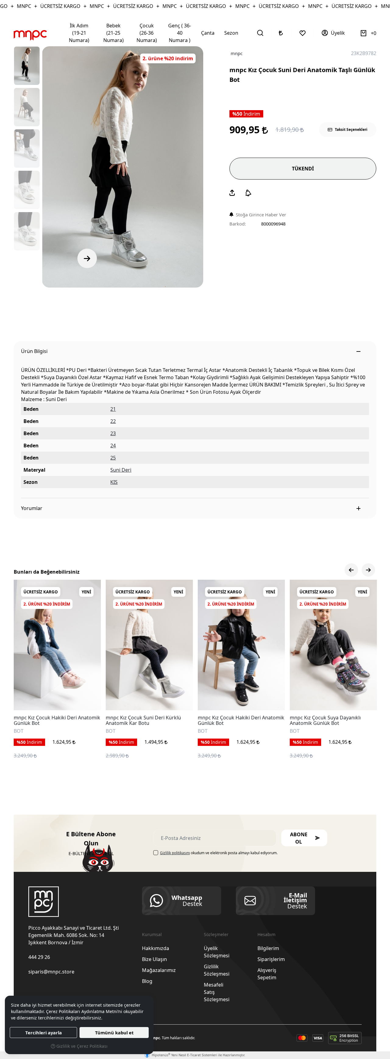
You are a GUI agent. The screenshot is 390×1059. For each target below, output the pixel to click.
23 (113, 433)
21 (113, 409)
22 (113, 421)
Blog (147, 981)
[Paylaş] (232, 193)
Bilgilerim (268, 948)
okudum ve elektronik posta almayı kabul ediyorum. (219, 852)
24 (113, 445)
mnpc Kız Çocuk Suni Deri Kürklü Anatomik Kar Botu (143, 720)
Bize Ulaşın (154, 959)
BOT (18, 731)
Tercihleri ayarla (43, 1032)
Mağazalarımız (159, 970)
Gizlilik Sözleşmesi (216, 970)
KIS (114, 482)
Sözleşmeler (216, 934)
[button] (304, 838)
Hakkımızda (155, 948)
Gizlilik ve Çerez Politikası (81, 1046)
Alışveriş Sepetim (266, 974)
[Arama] (260, 33)
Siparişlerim (271, 959)
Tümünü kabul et (114, 1032)
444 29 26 (39, 957)
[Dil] (281, 33)
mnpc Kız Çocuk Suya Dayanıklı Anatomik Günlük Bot (325, 720)
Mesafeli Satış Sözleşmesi (216, 992)
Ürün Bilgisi (34, 351)
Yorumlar (31, 508)
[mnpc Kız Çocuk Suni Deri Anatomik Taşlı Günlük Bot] (122, 167)
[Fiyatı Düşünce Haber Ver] (248, 193)
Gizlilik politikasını (175, 852)
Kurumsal (152, 934)
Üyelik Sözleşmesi (216, 952)
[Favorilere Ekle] (89, 698)
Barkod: (237, 224)
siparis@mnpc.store (51, 971)
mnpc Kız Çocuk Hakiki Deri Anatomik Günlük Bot (57, 720)
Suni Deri (120, 470)
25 (113, 457)
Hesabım (266, 934)
